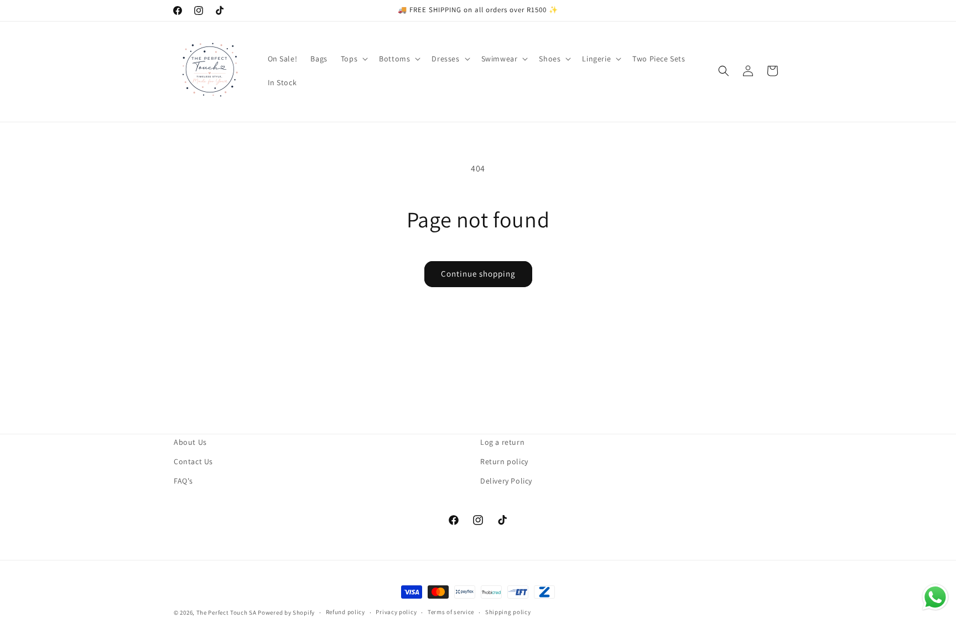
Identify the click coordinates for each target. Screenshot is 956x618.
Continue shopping (478, 273)
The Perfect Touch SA (226, 612)
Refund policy (345, 612)
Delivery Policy (506, 481)
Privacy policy (396, 612)
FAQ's (183, 481)
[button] (353, 58)
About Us (190, 442)
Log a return (502, 442)
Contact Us (193, 461)
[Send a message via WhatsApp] (935, 597)
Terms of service (451, 612)
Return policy (504, 461)
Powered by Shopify (286, 612)
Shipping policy (508, 612)
